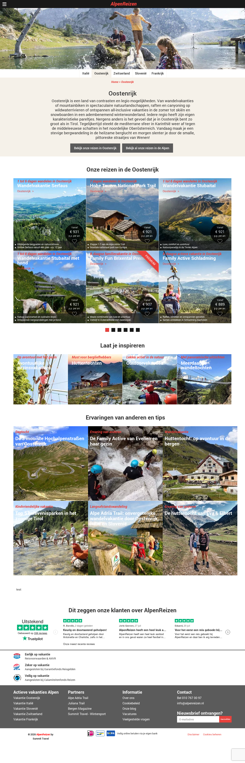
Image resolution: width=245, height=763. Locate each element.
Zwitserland (122, 73)
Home (114, 82)
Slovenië (140, 73)
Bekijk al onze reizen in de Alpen (147, 148)
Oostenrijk (101, 73)
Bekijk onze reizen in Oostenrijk (95, 148)
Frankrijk (158, 73)
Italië (85, 73)
